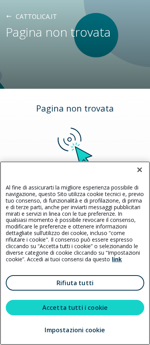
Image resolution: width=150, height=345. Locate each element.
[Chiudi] (139, 169)
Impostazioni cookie (75, 330)
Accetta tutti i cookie (75, 307)
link (117, 259)
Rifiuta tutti (75, 283)
